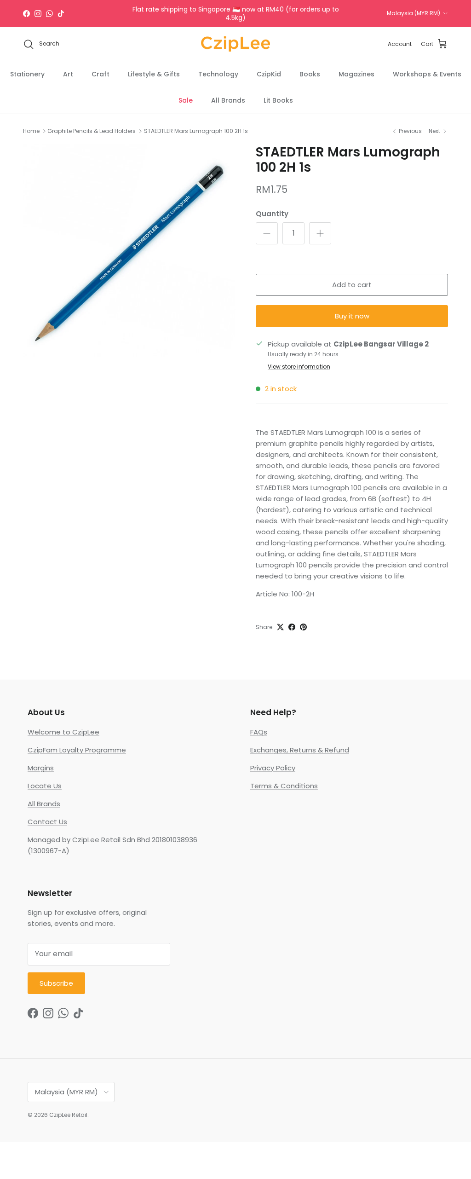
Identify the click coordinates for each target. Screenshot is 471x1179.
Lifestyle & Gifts (154, 74)
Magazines (356, 74)
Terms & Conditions (284, 786)
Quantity (272, 214)
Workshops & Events (427, 74)
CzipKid (269, 74)
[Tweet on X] (280, 627)
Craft (100, 74)
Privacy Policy (272, 768)
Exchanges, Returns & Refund (299, 750)
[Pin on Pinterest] (303, 627)
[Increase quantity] (320, 233)
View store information (299, 366)
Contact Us (47, 821)
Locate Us (45, 786)
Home (31, 131)
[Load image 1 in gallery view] (129, 250)
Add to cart (352, 284)
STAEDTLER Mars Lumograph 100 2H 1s (196, 131)
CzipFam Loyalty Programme (77, 750)
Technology (218, 74)
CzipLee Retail (68, 1115)
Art (68, 74)
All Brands (228, 100)
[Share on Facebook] (291, 627)
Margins (41, 768)
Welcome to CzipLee (63, 732)
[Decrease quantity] (267, 233)
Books (309, 74)
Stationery (27, 74)
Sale (185, 100)
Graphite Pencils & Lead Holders (91, 131)
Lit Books (278, 100)
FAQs (258, 732)
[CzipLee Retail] (235, 44)
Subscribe (56, 983)
